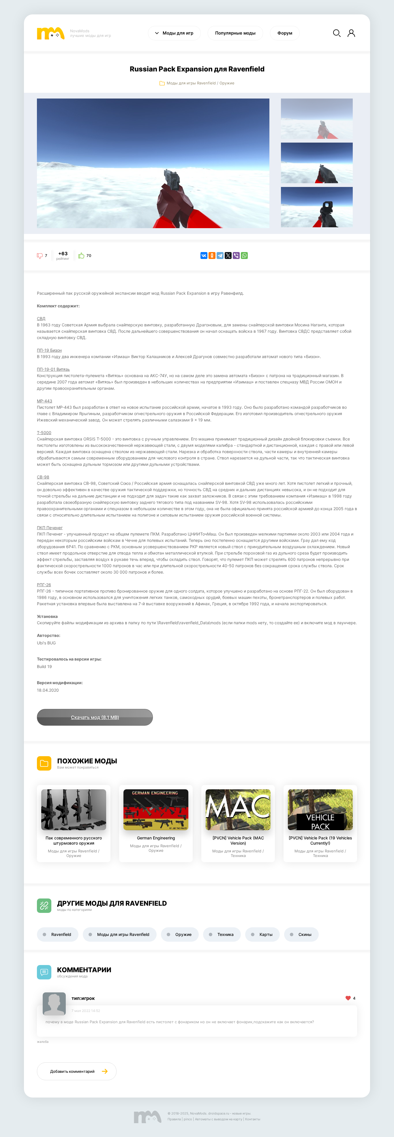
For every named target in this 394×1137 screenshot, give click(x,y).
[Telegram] (220, 255)
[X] (228, 255)
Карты (266, 934)
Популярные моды (235, 33)
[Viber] (236, 255)
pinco (188, 1119)
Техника (225, 934)
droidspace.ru (218, 1113)
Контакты (252, 1119)
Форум (284, 33)
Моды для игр (178, 33)
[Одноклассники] (212, 255)
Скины (305, 934)
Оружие (226, 83)
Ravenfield (61, 934)
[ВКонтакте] (203, 255)
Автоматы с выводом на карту (218, 1119)
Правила (174, 1119)
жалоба (42, 1042)
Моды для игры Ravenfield (191, 83)
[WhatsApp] (244, 255)
